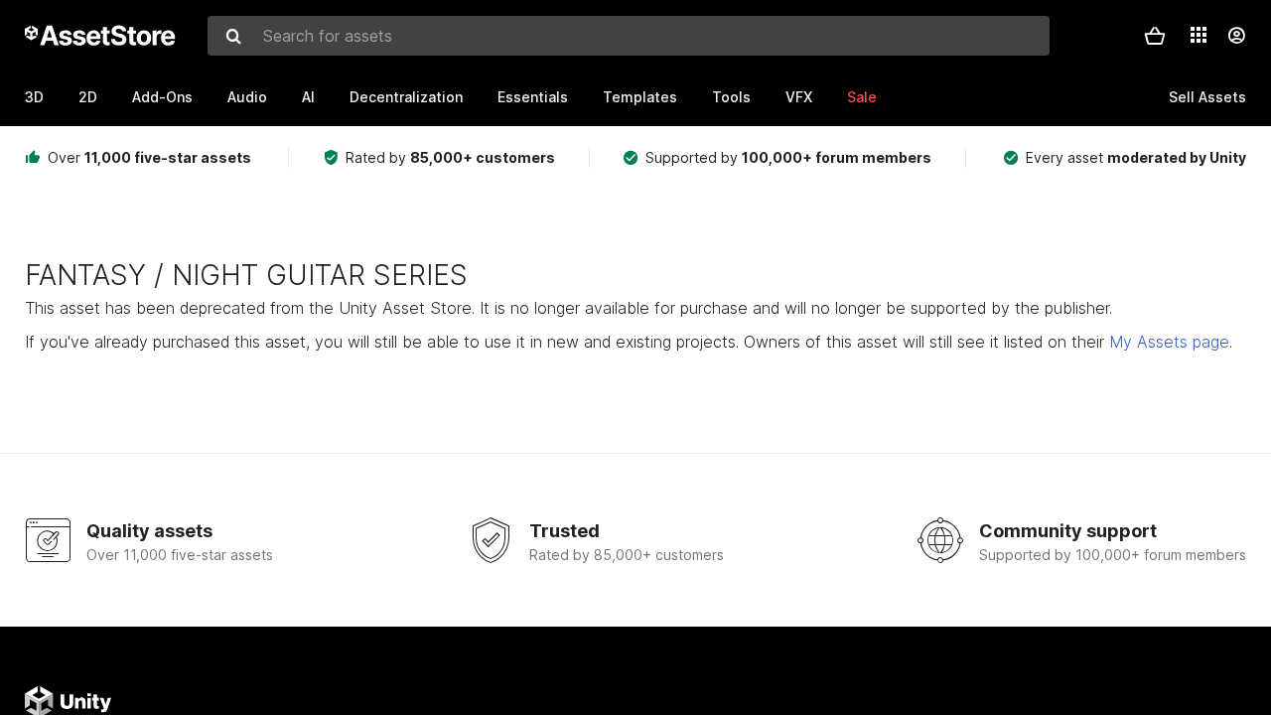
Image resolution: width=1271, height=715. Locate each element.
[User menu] (1236, 36)
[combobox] (629, 36)
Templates (640, 96)
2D (87, 96)
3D (34, 96)
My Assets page (1169, 342)
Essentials (532, 96)
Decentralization (406, 96)
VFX (798, 96)
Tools (731, 96)
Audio (247, 96)
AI (308, 96)
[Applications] (1198, 35)
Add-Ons (162, 96)
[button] (1155, 36)
